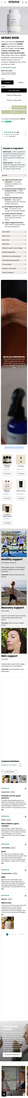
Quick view (7, 463)
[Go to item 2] (14, 779)
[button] (5, 68)
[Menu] (2, 2)
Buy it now (14, 112)
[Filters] (3, 771)
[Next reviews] (25, 134)
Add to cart (20, 107)
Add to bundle (7, 473)
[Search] (5, 2)
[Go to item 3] (23, 779)
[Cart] (26, 2)
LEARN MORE (8, 1092)
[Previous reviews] (3, 134)
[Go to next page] (24, 934)
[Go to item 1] (6, 779)
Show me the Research (12, 1055)
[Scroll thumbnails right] (24, 779)
